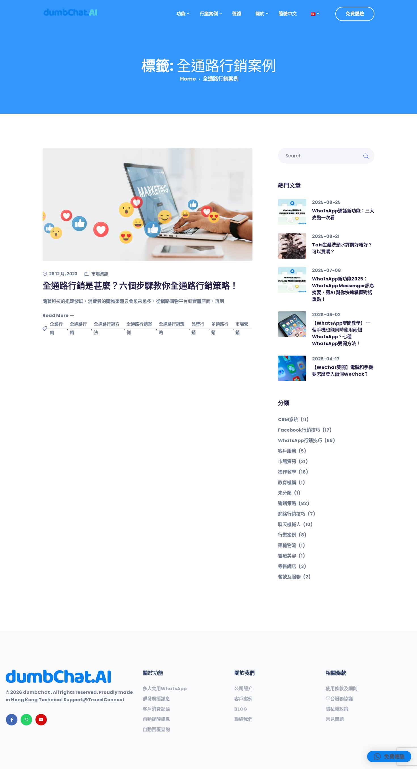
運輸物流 (291, 545)
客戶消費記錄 (156, 709)
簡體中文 (288, 13)
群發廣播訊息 (156, 699)
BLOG (240, 709)
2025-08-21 (326, 236)
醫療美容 (291, 556)
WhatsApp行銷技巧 (306, 441)
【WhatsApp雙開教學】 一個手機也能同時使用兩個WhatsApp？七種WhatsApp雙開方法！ (341, 333)
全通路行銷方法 (106, 328)
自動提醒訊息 (156, 719)
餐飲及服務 (294, 577)
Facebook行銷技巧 (305, 430)
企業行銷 (56, 328)
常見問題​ (335, 719)
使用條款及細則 (341, 689)
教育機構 (291, 482)
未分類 (289, 493)
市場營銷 (241, 328)
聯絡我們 (243, 719)
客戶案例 (243, 699)
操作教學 (293, 472)
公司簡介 (243, 689)
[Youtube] (41, 720)
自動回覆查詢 (156, 729)
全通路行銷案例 (139, 328)
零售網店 (292, 566)
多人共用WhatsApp (165, 689)
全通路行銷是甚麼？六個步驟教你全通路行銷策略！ (140, 286)
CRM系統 (293, 420)
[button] (313, 14)
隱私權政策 (337, 709)
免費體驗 (355, 13)
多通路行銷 (219, 328)
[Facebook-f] (12, 720)
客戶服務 (292, 451)
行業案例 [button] (209, 13)
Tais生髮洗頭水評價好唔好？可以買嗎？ (342, 248)
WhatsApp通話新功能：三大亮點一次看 (343, 214)
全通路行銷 (78, 328)
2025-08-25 (326, 202)
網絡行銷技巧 (296, 514)
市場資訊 (99, 274)
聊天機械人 (295, 524)
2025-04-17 (326, 359)
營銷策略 (293, 503)
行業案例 (292, 535)
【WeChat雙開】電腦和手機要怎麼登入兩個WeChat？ (342, 370)
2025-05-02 (326, 314)
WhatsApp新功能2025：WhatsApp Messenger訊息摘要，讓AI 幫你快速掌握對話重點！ (343, 289)
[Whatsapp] (26, 720)
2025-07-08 (326, 270)
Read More (55, 315)
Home (188, 78)
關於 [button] (259, 13)
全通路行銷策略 (171, 328)
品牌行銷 (197, 328)
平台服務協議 (339, 699)
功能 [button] (181, 13)
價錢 (236, 13)
